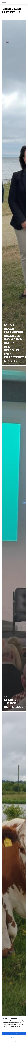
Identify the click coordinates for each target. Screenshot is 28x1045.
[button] (25, 2)
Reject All (14, 1042)
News (5, 322)
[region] (14, 1030)
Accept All (14, 1034)
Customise (14, 1038)
